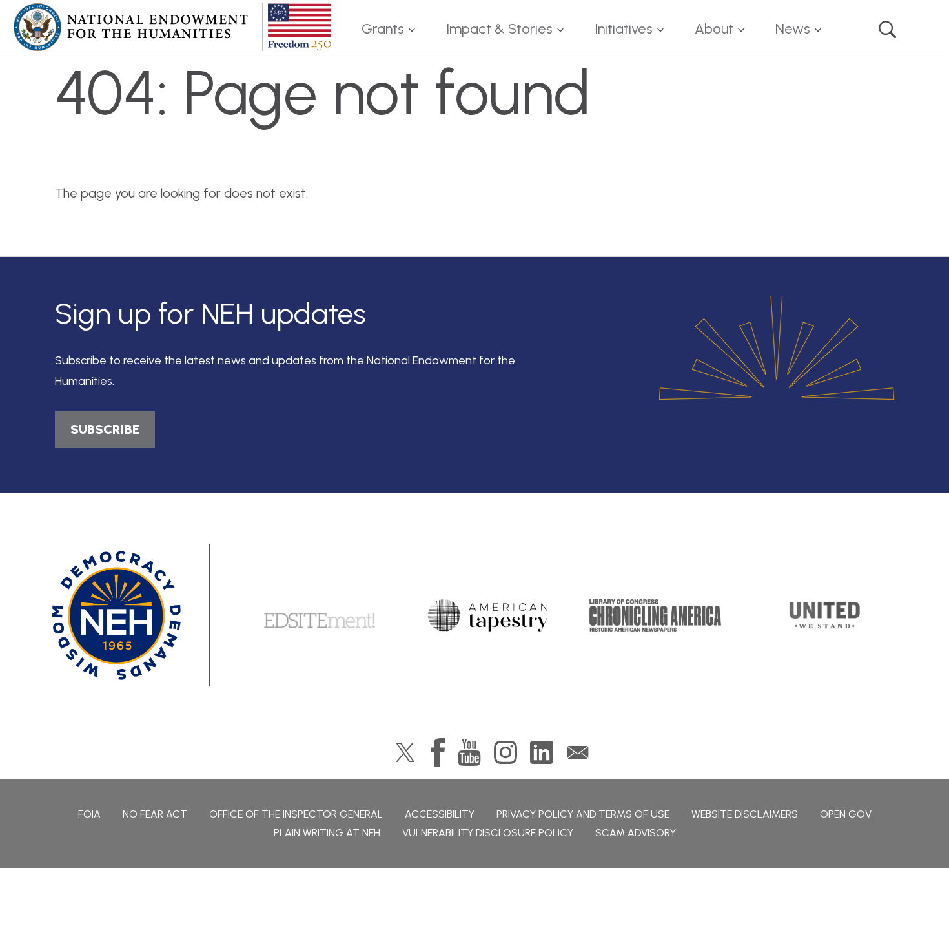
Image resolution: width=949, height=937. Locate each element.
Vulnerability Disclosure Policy (487, 833)
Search (887, 29)
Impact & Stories (499, 28)
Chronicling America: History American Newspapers (655, 615)
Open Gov (846, 814)
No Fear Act (155, 814)
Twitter (405, 752)
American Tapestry (487, 615)
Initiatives (624, 28)
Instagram (505, 752)
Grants (383, 28)
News (792, 28)
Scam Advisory (635, 833)
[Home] (175, 27)
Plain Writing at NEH (327, 833)
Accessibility (439, 814)
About (714, 28)
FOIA (89, 814)
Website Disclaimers (744, 814)
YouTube (469, 752)
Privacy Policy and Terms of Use (582, 814)
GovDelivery (577, 752)
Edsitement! (319, 615)
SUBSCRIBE (104, 429)
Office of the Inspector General (296, 814)
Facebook (438, 752)
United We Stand (823, 615)
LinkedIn (541, 752)
